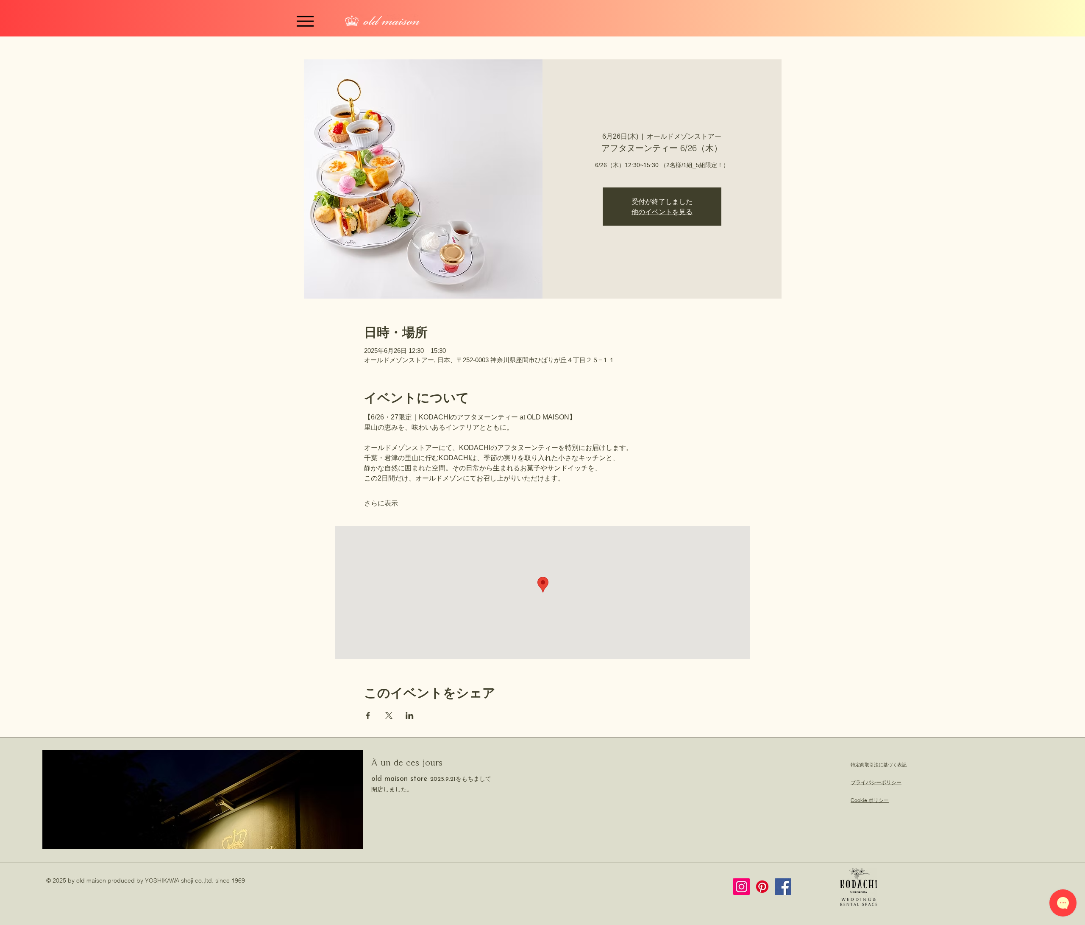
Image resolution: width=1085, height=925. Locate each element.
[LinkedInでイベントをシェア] (410, 715)
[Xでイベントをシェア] (389, 715)
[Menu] (305, 21)
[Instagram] (741, 886)
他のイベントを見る (662, 211)
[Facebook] (783, 886)
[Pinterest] (762, 886)
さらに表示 (381, 503)
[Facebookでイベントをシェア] (368, 715)
